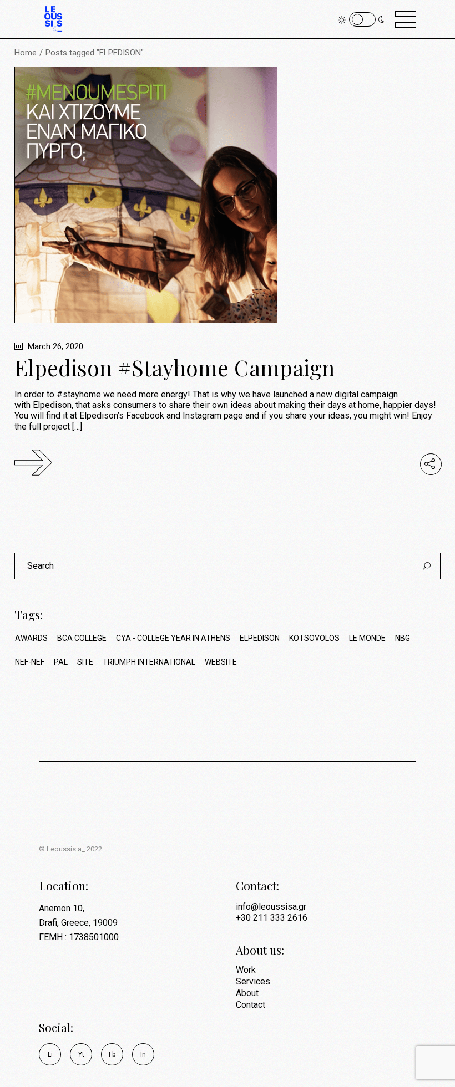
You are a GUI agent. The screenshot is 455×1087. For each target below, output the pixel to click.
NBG (402, 638)
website (221, 661)
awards (31, 638)
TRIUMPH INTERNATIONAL (149, 661)
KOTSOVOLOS (314, 638)
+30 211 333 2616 (271, 917)
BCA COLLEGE (82, 638)
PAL (61, 661)
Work (246, 969)
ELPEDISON (260, 638)
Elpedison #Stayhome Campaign (174, 367)
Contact (250, 1004)
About (247, 993)
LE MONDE (367, 638)
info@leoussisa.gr (271, 906)
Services (253, 981)
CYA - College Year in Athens (173, 638)
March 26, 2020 (54, 346)
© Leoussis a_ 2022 (70, 849)
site (85, 661)
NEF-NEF (29, 661)
